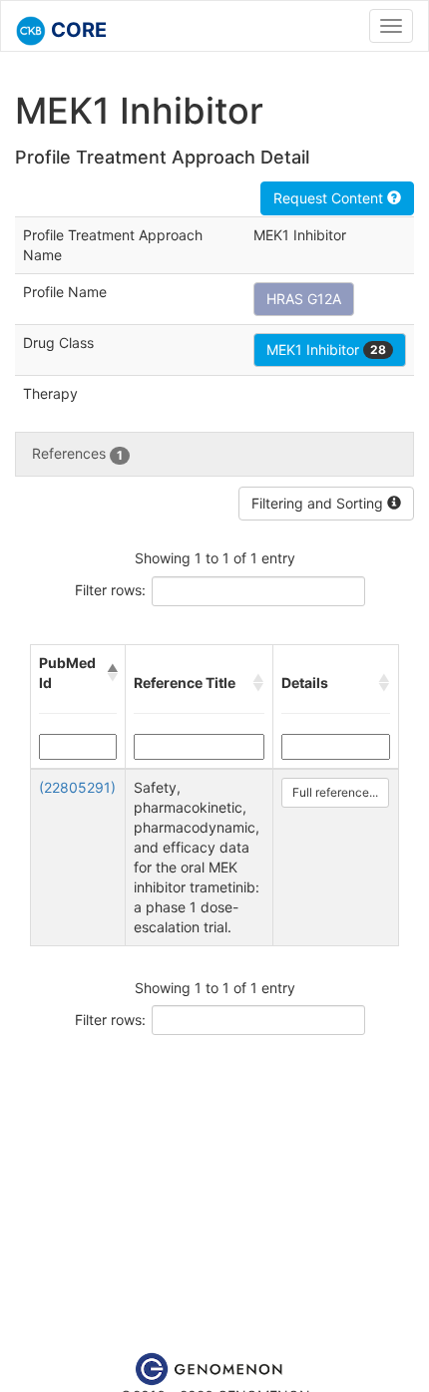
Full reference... (335, 792)
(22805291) (77, 787)
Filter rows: (110, 589)
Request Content (330, 197)
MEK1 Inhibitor (326, 349)
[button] (112, 673)
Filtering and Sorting (319, 503)
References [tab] (77, 453)
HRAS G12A (303, 298)
